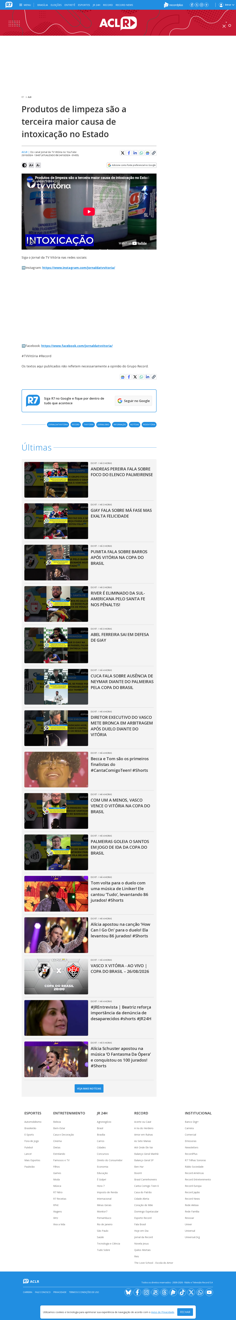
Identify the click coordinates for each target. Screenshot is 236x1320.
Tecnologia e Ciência (108, 1243)
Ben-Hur (139, 1166)
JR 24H (96, 5)
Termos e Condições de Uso (84, 1292)
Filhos (56, 1166)
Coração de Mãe (143, 1205)
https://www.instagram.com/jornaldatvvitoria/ (78, 268)
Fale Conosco (43, 1292)
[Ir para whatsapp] (200, 1292)
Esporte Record (143, 1218)
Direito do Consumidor (109, 1160)
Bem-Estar (59, 1128)
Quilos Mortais (142, 1250)
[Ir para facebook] (192, 5)
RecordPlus (191, 1153)
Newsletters (191, 1147)
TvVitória (88, 424)
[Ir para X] (197, 5)
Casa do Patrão (143, 1192)
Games (57, 1173)
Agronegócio (104, 1121)
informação (120, 424)
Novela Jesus (141, 1243)
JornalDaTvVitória (58, 424)
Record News (124, 5)
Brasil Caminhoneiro (145, 1179)
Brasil (100, 1128)
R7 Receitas (59, 1198)
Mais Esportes (32, 1160)
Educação (102, 1173)
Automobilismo (32, 1121)
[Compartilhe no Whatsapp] (141, 153)
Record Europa (193, 1185)
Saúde (100, 1237)
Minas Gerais (104, 1205)
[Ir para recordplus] (173, 1292)
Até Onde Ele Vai (143, 1147)
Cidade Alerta (141, 1198)
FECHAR (185, 1312)
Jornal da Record (143, 1237)
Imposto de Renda (107, 1192)
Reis (136, 1256)
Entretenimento (69, 1113)
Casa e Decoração (63, 1134)
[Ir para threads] (164, 1292)
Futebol (28, 1147)
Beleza (57, 1121)
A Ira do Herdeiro (143, 1128)
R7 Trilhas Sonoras (195, 1160)
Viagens (57, 1211)
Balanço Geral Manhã (146, 1153)
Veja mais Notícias (89, 1088)
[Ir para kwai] (155, 1292)
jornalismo (103, 424)
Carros (100, 1141)
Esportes (84, 5)
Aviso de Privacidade (162, 1312)
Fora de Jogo (31, 1141)
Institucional (198, 1113)
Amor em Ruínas (143, 1134)
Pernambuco (104, 1218)
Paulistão (29, 1166)
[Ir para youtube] (209, 1292)
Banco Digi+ (192, 1121)
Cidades (101, 1147)
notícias (134, 424)
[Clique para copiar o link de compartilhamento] (154, 153)
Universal (190, 1230)
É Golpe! (101, 1179)
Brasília (42, 5)
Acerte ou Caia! (142, 1121)
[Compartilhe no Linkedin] (135, 153)
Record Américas (194, 1173)
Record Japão (192, 1192)
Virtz (55, 1218)
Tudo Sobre (103, 1250)
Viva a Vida (59, 1224)
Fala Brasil (140, 1224)
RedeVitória (149, 424)
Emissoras (190, 1141)
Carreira (189, 1128)
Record (108, 5)
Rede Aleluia (192, 1205)
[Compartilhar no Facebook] (129, 153)
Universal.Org (192, 1237)
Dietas (56, 1147)
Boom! (138, 1173)
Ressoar (189, 1218)
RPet (56, 1205)
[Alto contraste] (24, 165)
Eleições (56, 5)
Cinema (57, 1141)
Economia (102, 1166)
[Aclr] (118, 23)
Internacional (104, 1198)
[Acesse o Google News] (147, 153)
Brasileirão (30, 1128)
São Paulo (102, 1230)
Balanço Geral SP (144, 1160)
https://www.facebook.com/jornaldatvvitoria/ (77, 346)
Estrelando (59, 1153)
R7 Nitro (58, 1192)
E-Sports (29, 1134)
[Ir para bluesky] (128, 1292)
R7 (23, 97)
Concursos (103, 1153)
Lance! (28, 1153)
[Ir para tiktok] (182, 1292)
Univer (188, 1224)
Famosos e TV (61, 1160)
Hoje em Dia (141, 1230)
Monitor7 (102, 1211)
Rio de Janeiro (104, 1224)
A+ (31, 165)
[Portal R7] (9, 4)
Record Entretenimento (198, 1179)
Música (57, 1185)
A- (38, 165)
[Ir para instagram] (202, 5)
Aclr (30, 97)
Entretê (69, 5)
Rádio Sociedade (194, 1166)
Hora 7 (101, 1185)
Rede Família (192, 1211)
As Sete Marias (142, 1141)
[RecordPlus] (173, 4)
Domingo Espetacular (146, 1211)
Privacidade (59, 1292)
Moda (56, 1179)
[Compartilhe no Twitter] (123, 153)
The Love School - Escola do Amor (153, 1262)
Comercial (190, 1134)
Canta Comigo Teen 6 (146, 1185)
